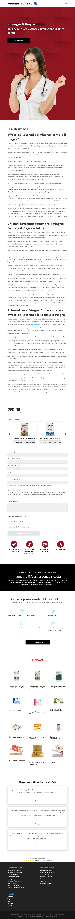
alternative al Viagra (33, 324)
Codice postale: (12, 465)
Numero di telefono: (14, 479)
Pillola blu (10, 903)
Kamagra (10, 897)
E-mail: (9, 472)
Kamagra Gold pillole (58, 686)
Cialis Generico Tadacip (16, 761)
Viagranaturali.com (30, 914)
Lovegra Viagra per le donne (37, 713)
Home (32, 858)
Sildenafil (10, 905)
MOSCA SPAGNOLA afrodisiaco (36, 763)
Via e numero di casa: (14, 459)
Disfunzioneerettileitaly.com (34, 916)
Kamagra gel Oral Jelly (16, 687)
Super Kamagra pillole (14, 876)
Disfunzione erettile (46, 870)
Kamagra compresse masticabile (37, 738)
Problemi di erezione (46, 876)
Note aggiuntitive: (13, 501)
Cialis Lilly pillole (56, 710)
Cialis (9, 901)
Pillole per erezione (45, 879)
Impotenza (43, 881)
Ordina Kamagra (37, 642)
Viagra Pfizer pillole (15, 710)
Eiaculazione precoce (46, 874)
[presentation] (9, 434)
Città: (20, 465)
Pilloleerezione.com (51, 916)
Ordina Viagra (19, 40)
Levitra (52, 762)
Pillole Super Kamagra (16, 737)
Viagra (9, 899)
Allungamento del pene (47, 872)
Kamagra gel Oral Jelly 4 (37, 687)
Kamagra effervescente (55, 738)
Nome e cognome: (13, 452)
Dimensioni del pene (46, 883)
